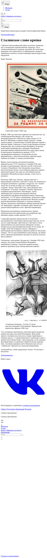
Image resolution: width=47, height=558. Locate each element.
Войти (3, 16)
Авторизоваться (7, 355)
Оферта (3, 409)
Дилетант (4, 35)
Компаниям (20, 409)
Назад (6, 4)
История (11, 35)
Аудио (7, 10)
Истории (28, 409)
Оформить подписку (14, 16)
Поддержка (11, 409)
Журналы (8, 8)
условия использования (31, 405)
